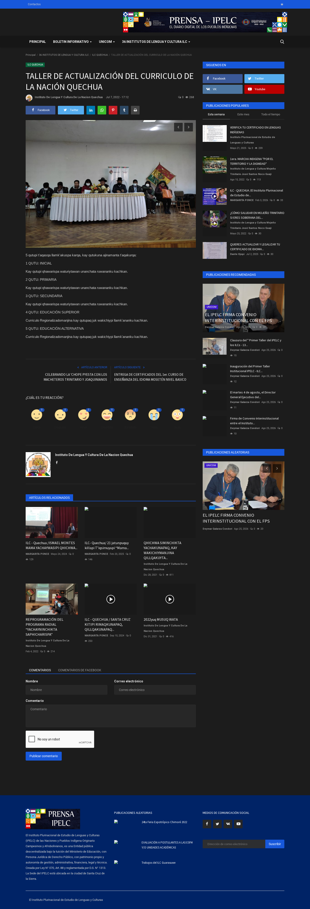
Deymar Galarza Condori (219, 327)
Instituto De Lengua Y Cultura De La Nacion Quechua (69, 97)
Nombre (32, 681)
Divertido (107, 427)
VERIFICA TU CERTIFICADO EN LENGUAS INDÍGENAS (255, 129)
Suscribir (275, 844)
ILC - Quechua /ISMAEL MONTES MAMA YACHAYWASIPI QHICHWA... (51, 545)
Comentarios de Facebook (79, 670)
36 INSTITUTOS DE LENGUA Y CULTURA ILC (64, 54)
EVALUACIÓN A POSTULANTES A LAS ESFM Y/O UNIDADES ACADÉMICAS (167, 845)
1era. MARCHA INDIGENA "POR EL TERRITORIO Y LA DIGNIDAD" (251, 161)
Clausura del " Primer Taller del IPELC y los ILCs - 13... (255, 342)
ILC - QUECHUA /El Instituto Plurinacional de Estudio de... (256, 192)
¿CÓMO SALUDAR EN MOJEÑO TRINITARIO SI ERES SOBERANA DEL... (257, 215)
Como (36, 427)
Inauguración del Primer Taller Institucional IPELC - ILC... (250, 368)
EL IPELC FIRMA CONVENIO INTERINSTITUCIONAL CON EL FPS (236, 518)
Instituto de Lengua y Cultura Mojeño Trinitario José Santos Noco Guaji (253, 171)
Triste (154, 427)
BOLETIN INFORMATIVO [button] (71, 42)
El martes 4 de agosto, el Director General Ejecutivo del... (253, 394)
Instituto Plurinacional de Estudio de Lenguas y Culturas (252, 140)
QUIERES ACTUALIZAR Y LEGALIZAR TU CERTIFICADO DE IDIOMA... (255, 246)
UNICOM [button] (106, 42)
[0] (281, 4)
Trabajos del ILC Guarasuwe (158, 863)
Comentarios (40, 670)
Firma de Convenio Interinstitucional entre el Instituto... (254, 420)
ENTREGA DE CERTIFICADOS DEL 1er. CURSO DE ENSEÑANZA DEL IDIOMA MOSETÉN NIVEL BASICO (150, 377)
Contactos (34, 4)
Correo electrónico (128, 681)
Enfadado (130, 427)
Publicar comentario (44, 756)
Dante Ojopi (237, 254)
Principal (37, 42)
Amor (83, 427)
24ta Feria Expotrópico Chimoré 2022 (164, 822)
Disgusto (60, 427)
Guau (177, 427)
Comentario (35, 701)
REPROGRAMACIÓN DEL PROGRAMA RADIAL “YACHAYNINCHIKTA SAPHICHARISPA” (44, 627)
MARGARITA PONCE (37, 554)
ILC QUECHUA (100, 54)
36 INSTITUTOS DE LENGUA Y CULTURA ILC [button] (155, 42)
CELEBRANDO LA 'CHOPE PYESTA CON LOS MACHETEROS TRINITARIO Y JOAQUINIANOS (75, 377)
